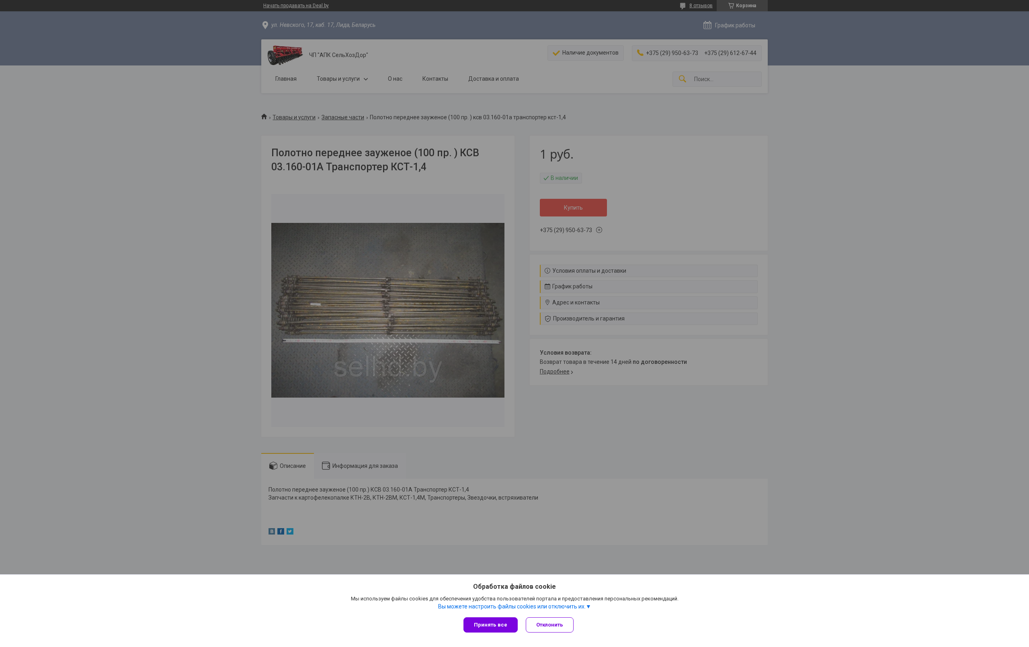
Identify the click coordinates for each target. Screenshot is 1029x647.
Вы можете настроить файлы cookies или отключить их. (512, 606)
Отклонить (549, 625)
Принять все (490, 625)
